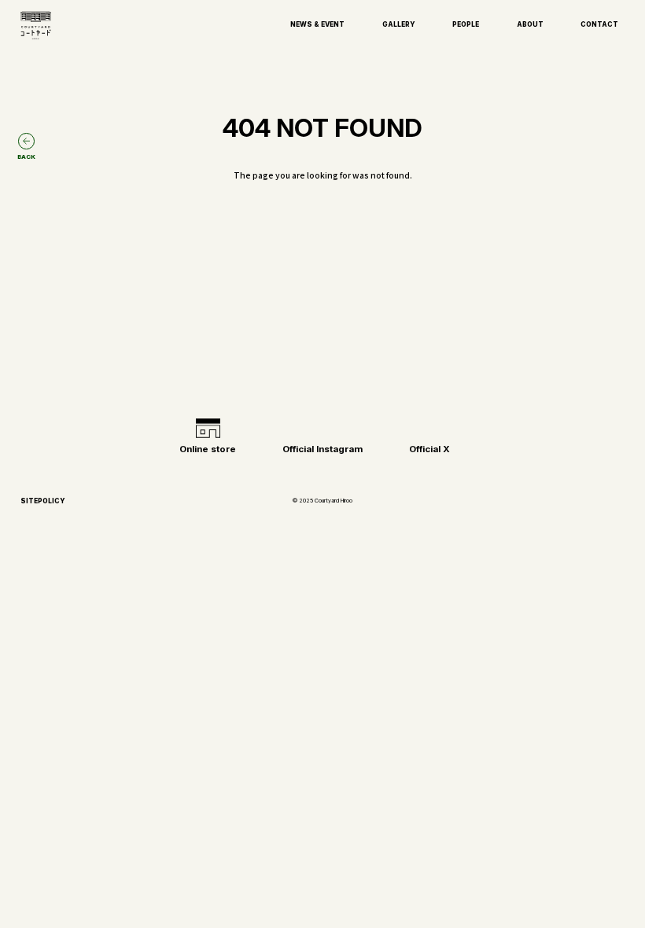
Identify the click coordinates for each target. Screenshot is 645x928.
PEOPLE (465, 24)
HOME (322, 347)
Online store (207, 449)
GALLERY (398, 24)
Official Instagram (322, 449)
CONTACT (599, 24)
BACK (26, 156)
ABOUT (530, 24)
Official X (429, 449)
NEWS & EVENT (317, 24)
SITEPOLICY (42, 501)
